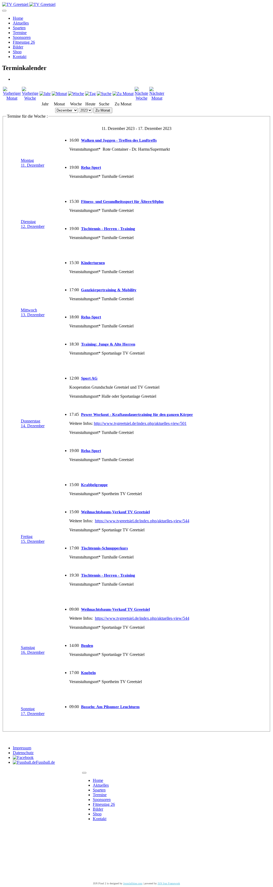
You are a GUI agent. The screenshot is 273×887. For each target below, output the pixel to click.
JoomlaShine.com (132, 883)
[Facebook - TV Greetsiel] (23, 757)
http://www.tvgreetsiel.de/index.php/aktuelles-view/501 (140, 423)
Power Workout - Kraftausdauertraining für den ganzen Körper (137, 414)
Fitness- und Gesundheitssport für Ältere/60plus (122, 201)
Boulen (87, 645)
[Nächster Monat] (156, 98)
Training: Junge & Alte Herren (108, 344)
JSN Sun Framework (169, 883)
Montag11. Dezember (32, 162)
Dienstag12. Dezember (33, 224)
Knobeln (88, 673)
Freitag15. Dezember (33, 539)
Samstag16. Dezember (33, 650)
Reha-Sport (91, 167)
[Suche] (104, 93)
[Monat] (59, 93)
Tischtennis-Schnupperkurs (104, 548)
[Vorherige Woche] (30, 98)
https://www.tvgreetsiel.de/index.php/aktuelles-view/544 (142, 521)
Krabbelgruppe (94, 485)
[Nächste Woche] (141, 98)
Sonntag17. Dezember (33, 711)
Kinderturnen (93, 263)
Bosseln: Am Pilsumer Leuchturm (110, 707)
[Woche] (76, 93)
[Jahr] (45, 93)
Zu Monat (102, 110)
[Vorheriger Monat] (12, 98)
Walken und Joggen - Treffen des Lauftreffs (119, 140)
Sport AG (89, 378)
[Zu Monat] (123, 93)
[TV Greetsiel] (28, 4)
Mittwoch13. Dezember (33, 312)
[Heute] (90, 93)
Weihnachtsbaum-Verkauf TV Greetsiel (115, 512)
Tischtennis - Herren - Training (108, 229)
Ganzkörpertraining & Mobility (108, 290)
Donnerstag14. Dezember (33, 423)
